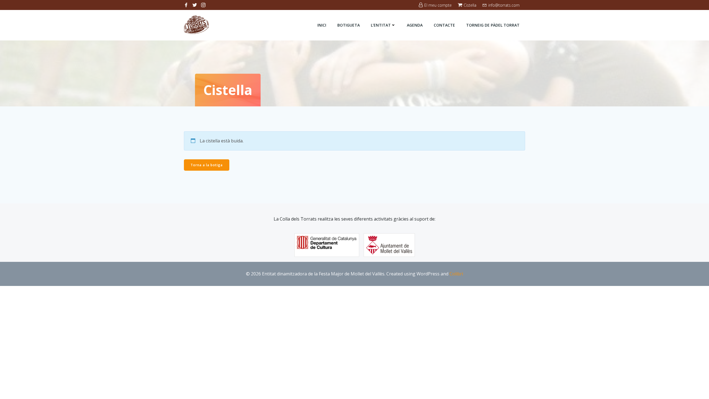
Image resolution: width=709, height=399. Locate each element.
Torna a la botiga (207, 165)
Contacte (444, 25)
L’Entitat (381, 25)
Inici (321, 25)
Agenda (415, 25)
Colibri (456, 274)
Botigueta (348, 25)
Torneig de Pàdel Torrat (493, 25)
